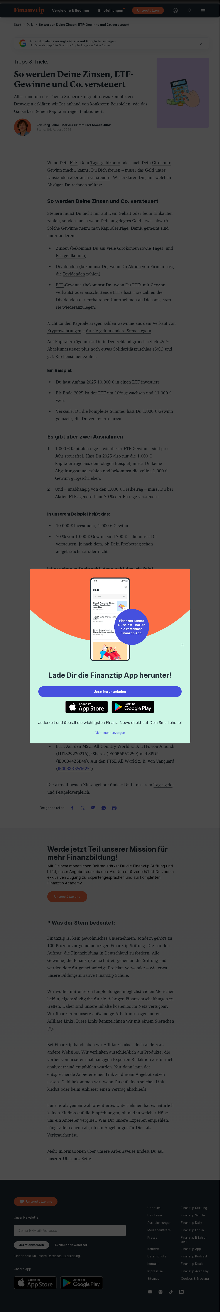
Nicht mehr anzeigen (110, 732)
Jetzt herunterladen (110, 691)
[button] (182, 644)
